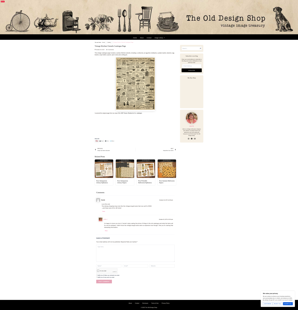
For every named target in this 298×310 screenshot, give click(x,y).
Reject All (277, 303)
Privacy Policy (165, 303)
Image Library (159, 38)
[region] (278, 299)
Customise (267, 303)
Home (135, 38)
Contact (149, 38)
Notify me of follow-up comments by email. (109, 275)
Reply (103, 211)
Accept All (288, 303)
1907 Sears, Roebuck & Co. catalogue (131, 113)
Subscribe (191, 70)
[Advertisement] (141, 127)
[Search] (200, 48)
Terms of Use (155, 303)
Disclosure (145, 303)
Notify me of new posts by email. (106, 277)
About (142, 38)
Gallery (109, 42)
